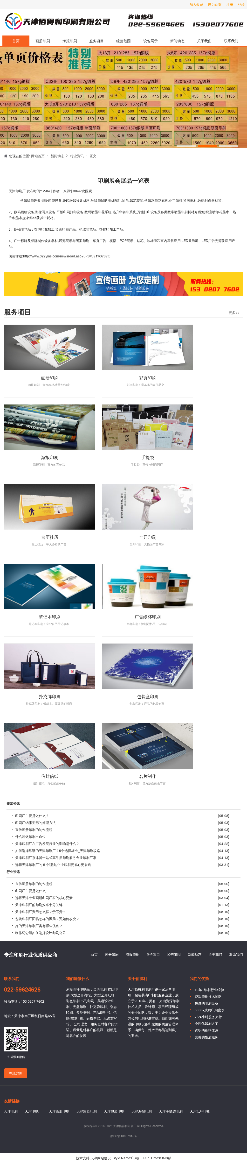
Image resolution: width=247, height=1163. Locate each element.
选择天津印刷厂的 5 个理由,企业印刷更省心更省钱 (53, 864)
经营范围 (123, 40)
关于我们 (204, 40)
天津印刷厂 (57, 22)
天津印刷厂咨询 (177, 22)
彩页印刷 (147, 377)
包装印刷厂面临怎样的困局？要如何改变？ (47, 918)
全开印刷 (147, 537)
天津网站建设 (100, 1158)
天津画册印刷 (59, 1111)
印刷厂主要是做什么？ (32, 815)
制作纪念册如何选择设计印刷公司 (40, 932)
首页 (16, 40)
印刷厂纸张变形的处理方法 (35, 822)
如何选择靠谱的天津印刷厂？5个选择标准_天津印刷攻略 (57, 850)
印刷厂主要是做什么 (30, 890)
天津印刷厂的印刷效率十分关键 (38, 904)
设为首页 (214, 4)
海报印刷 (69, 40)
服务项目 (96, 40)
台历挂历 (49, 537)
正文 (93, 155)
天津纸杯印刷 (200, 1111)
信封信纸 (49, 776)
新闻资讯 (13, 804)
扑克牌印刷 (50, 696)
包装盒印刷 (147, 696)
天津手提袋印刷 (171, 1111)
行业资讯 (77, 155)
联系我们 (231, 40)
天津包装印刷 (114, 1111)
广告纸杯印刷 (148, 616)
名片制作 (147, 776)
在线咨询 (15, 1073)
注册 (229, 4)
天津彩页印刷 (86, 1111)
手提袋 (147, 457)
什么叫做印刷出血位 (30, 836)
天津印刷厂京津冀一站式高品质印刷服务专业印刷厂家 (55, 857)
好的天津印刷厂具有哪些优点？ (38, 925)
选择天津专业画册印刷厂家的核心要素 (44, 897)
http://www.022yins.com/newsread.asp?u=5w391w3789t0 (66, 256)
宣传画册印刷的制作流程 (33, 829)
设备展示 (150, 40)
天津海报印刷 (141, 1111)
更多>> (234, 312)
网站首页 (38, 155)
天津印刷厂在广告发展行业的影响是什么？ (47, 843)
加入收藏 (196, 4)
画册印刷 (42, 40)
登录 (241, 4)
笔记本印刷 (50, 616)
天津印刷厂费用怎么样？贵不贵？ (40, 911)
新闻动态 (177, 40)
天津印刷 (11, 1111)
